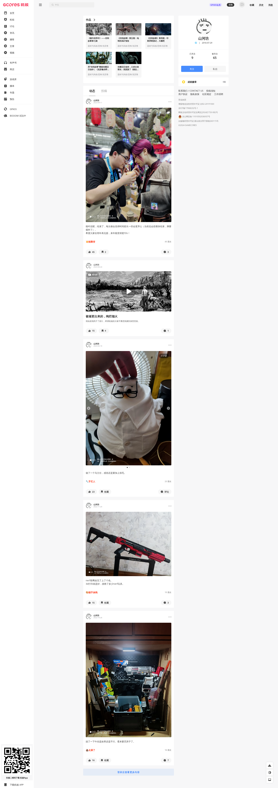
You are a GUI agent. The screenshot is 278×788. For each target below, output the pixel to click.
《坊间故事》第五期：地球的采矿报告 (128, 39)
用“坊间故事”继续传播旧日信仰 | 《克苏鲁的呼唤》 (98, 68)
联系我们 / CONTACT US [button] (190, 90)
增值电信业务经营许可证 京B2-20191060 (196, 104)
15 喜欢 (168, 592)
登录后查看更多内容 (128, 772)
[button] (91, 251)
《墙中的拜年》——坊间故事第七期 (98, 39)
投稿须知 (210, 90)
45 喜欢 (168, 241)
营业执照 (182, 99)
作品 (88, 19)
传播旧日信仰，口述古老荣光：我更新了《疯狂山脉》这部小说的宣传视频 (128, 68)
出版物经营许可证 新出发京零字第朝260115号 (198, 121)
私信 (215, 68)
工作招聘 (218, 94)
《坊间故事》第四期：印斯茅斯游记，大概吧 (157, 39)
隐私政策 (194, 94)
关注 (192, 68)
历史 (261, 4)
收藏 (252, 4)
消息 (270, 4)
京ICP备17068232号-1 (188, 108)
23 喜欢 (168, 481)
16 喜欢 (168, 750)
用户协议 (182, 94)
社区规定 (206, 94)
